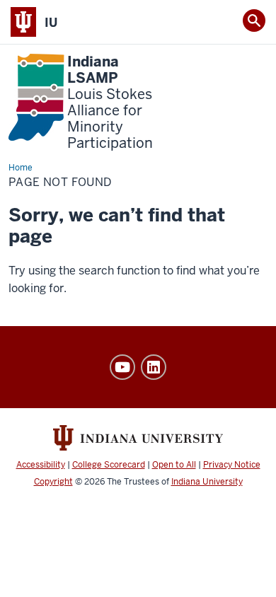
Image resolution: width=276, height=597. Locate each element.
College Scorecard (108, 464)
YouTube (122, 367)
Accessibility (40, 464)
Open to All (174, 464)
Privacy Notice (231, 464)
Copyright (53, 481)
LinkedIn (153, 367)
